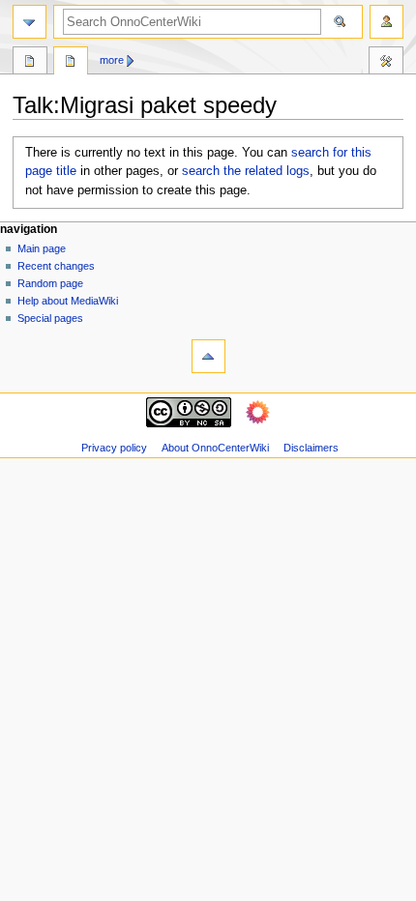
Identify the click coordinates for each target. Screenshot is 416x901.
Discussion (70, 62)
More (112, 60)
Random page (50, 283)
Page (30, 62)
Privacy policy (114, 447)
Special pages (50, 318)
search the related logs (246, 171)
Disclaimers (311, 447)
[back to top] (208, 356)
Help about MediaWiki (67, 300)
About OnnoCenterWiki (215, 447)
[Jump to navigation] (29, 22)
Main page (41, 248)
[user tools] (386, 22)
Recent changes (56, 266)
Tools (386, 62)
